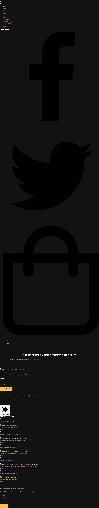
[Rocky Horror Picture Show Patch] (9, 477)
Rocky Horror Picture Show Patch (8, 479)
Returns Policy (6, 19)
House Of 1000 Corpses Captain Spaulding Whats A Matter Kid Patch (18, 466)
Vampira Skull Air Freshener (7, 421)
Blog (4, 15)
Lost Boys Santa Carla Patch (7, 460)
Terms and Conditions (9, 24)
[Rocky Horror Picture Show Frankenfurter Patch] (13, 438)
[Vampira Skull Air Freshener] (7, 419)
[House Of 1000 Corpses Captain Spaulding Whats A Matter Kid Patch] (19, 464)
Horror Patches (36, 359)
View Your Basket (43, 364)
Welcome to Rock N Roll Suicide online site (20, 359)
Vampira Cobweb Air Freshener (8, 427)
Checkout (8, 346)
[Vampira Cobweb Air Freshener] (9, 425)
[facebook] (51, 127)
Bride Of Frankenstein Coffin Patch (9, 434)
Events (4, 13)
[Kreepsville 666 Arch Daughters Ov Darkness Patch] (14, 451)
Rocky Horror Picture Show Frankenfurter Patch (12, 440)
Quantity (2, 384)
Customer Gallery (7, 21)
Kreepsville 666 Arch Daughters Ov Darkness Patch (13, 453)
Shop (4, 8)
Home (4, 6)
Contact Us (6, 11)
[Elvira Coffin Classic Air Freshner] (9, 471)
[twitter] (51, 223)
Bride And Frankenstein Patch (8, 447)
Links (4, 17)
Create (40, 492)
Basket (7, 343)
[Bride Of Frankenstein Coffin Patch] (10, 432)
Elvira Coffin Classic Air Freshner (8, 473)
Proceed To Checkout (55, 364)
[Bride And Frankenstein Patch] (8, 445)
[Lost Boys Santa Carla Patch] (8, 458)
